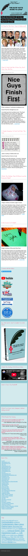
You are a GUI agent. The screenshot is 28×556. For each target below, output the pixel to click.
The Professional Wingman (8, 490)
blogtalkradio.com (5, 468)
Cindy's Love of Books (7, 495)
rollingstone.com (5, 462)
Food (2, 531)
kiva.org (3, 472)
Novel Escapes (5, 488)
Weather (23, 540)
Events (24, 19)
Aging (7, 520)
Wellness (4, 542)
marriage (8, 535)
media (11, 535)
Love (3, 535)
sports (2, 540)
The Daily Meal (5, 491)
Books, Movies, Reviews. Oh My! (9, 506)
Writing (14, 542)
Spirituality (21, 539)
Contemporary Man (9, 524)
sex (17, 539)
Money (8, 537)
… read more (4, 60)
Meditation (16, 535)
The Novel (20, 17)
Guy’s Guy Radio (5, 19)
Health (13, 533)
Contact (12, 21)
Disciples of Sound (6, 499)
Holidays (17, 533)
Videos (18, 19)
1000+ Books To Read (7, 494)
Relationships (10, 539)
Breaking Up (16, 520)
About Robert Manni (11, 17)
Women (10, 542)
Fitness (21, 528)
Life (21, 533)
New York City (14, 537)
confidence (16, 522)
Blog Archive (4, 21)
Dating (4, 526)
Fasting (16, 528)
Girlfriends (10, 531)
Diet (21, 526)
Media (13, 19)
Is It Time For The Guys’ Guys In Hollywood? (13, 26)
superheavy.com (5, 477)
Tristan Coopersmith (6, 508)
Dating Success (13, 526)
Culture (21, 524)
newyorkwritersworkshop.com (9, 475)
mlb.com (3, 464)
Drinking (3, 528)
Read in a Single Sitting (7, 507)
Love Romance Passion (7, 503)
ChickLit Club (4, 497)
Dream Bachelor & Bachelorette (9, 481)
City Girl (3, 498)
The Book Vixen (5, 489)
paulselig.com (5, 480)
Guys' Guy (20, 530)
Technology (10, 540)
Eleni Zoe (3, 501)
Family (13, 528)
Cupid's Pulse (5, 482)
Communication (7, 522)
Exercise (9, 528)
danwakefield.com (6, 473)
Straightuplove (5, 484)
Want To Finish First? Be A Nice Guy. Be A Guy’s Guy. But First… (13, 68)
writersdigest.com (5, 466)
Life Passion (4, 485)
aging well (11, 520)
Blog (2, 17)
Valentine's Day (19, 540)
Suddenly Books (5, 493)
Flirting (25, 528)
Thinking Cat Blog (6, 504)
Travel (14, 540)
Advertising (3, 520)
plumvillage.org (5, 479)
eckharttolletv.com (6, 471)
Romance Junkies (6, 502)
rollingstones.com (5, 463)
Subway (5, 540)
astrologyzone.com (6, 467)
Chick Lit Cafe (5, 486)
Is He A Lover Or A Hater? (8, 223)
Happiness (6, 533)
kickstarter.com (5, 476)
